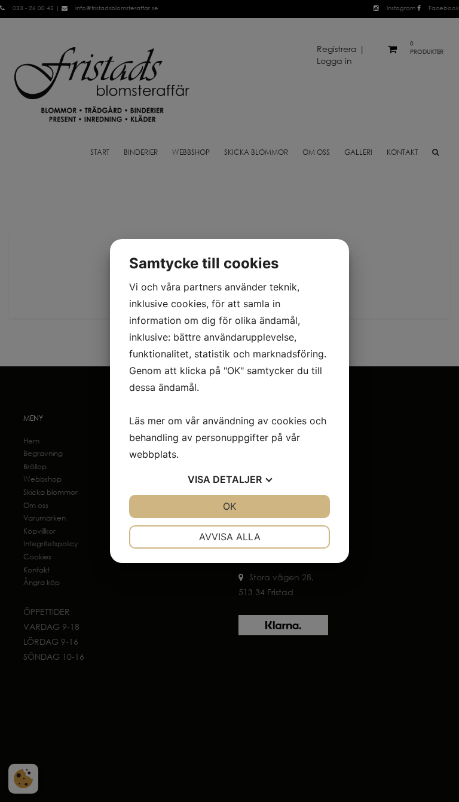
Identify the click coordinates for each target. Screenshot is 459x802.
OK (229, 506)
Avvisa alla (230, 537)
